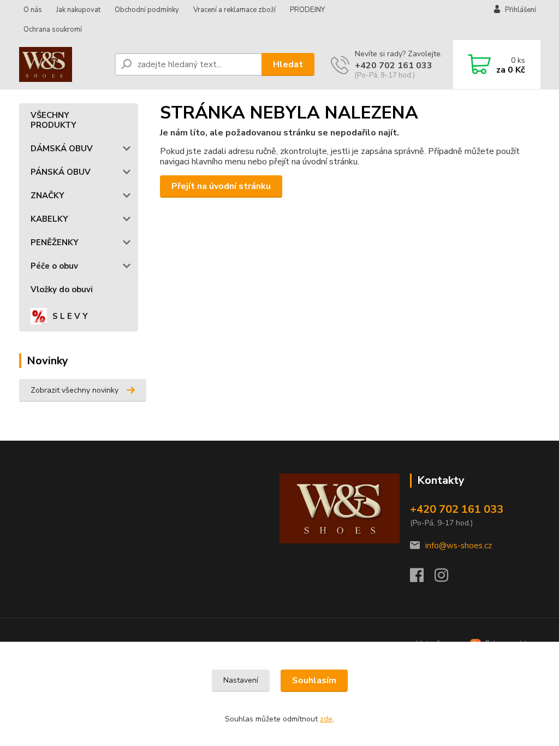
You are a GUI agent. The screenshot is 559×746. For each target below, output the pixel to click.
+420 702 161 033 (393, 66)
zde (326, 719)
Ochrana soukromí (52, 29)
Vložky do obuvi (62, 289)
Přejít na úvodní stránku (221, 186)
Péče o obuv (54, 265)
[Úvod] (62, 64)
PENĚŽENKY (55, 242)
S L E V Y (70, 316)
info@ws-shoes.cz (458, 545)
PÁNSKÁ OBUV (61, 172)
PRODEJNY (307, 10)
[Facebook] (422, 578)
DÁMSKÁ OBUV (62, 148)
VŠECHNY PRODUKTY (53, 120)
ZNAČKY (47, 195)
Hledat (288, 64)
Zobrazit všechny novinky (74, 390)
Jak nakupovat (78, 10)
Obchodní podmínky (147, 10)
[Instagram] (447, 578)
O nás (32, 10)
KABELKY (49, 219)
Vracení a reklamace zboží (234, 10)
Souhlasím (314, 680)
